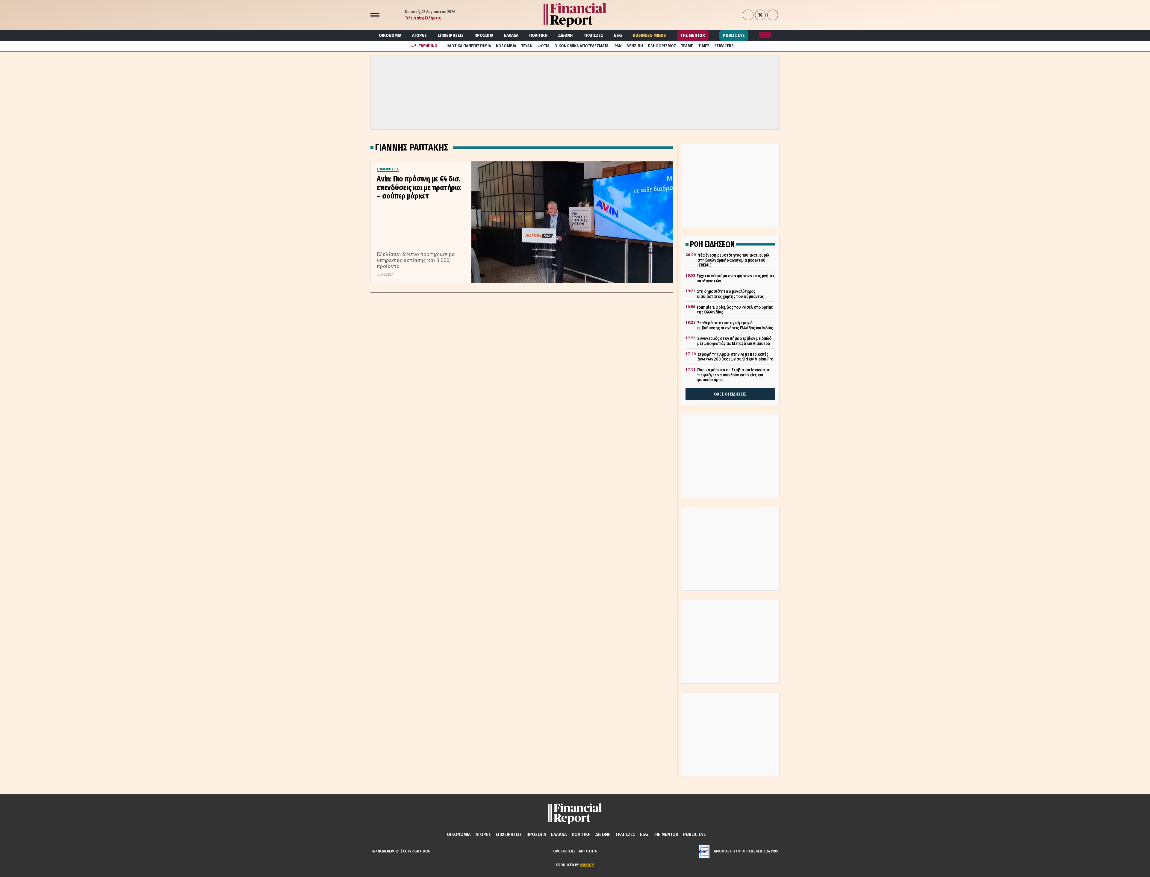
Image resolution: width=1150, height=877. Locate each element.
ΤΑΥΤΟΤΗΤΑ (587, 851)
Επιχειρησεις (451, 35)
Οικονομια (390, 35)
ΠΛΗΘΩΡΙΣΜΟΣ (662, 46)
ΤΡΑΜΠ (687, 46)
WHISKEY (587, 865)
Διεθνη (565, 35)
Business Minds (649, 35)
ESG (618, 35)
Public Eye (734, 35)
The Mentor (692, 35)
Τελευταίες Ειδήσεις (423, 18)
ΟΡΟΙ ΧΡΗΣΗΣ (564, 851)
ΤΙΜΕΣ (703, 46)
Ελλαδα (511, 35)
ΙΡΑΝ (617, 46)
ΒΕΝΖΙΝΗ (635, 46)
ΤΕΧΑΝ (526, 46)
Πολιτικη (538, 35)
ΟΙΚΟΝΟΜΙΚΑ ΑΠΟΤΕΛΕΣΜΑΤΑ (581, 46)
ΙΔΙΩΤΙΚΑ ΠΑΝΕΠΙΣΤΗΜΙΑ (469, 46)
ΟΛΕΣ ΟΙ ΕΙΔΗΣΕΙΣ (730, 394)
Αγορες (419, 35)
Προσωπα (483, 35)
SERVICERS (724, 46)
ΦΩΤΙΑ (543, 46)
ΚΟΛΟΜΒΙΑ (506, 46)
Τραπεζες (593, 35)
